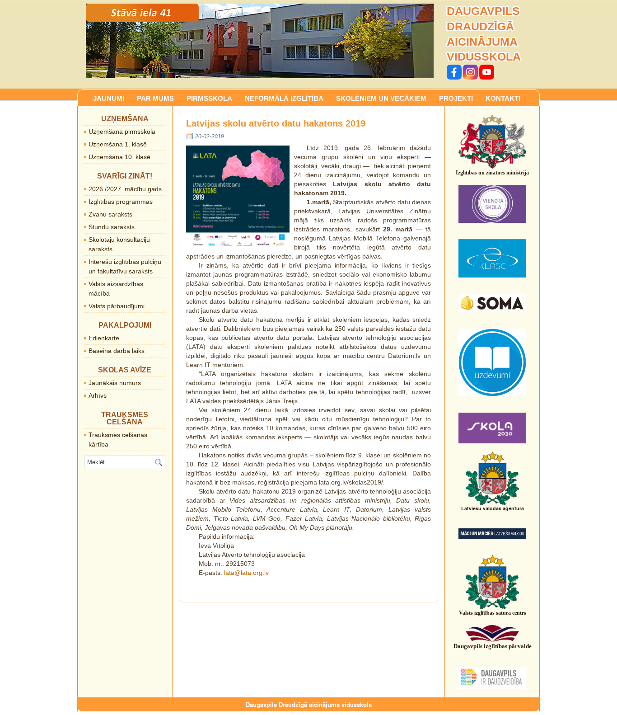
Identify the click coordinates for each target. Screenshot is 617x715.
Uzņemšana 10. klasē (119, 156)
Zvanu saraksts (110, 214)
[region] (260, 41)
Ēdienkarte (104, 338)
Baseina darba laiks (117, 350)
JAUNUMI (108, 98)
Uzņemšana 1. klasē (118, 144)
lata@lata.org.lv (246, 572)
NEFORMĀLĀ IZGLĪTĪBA (284, 98)
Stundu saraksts (112, 226)
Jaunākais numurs (115, 382)
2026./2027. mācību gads (125, 189)
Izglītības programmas (121, 201)
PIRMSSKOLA (209, 98)
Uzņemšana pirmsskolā (122, 131)
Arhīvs (98, 395)
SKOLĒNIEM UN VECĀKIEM (381, 98)
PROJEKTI (456, 98)
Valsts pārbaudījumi (117, 306)
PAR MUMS (155, 98)
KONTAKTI (503, 98)
